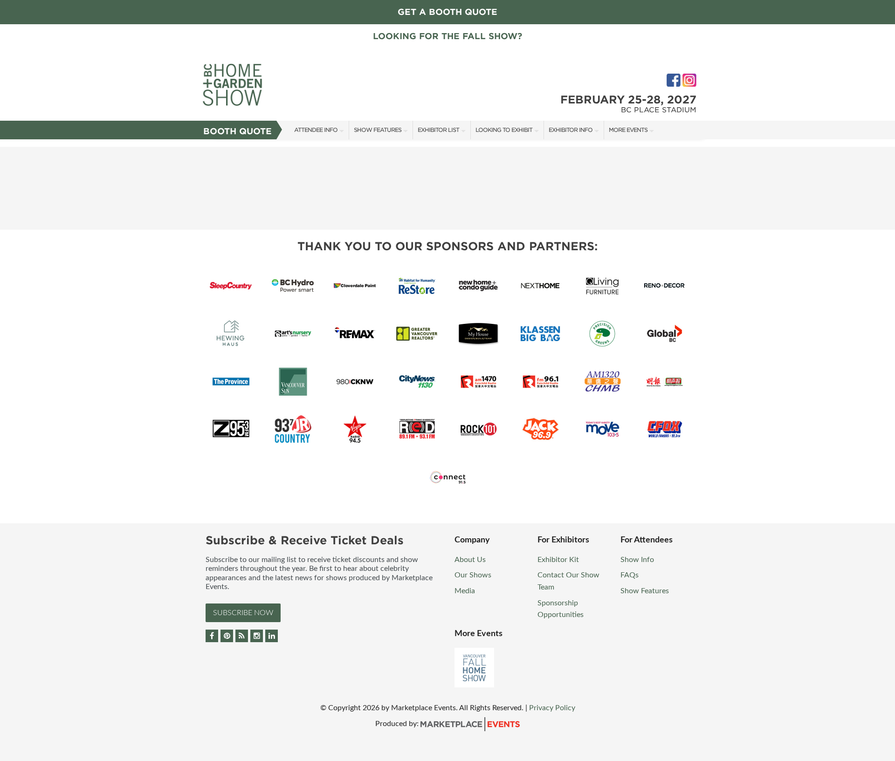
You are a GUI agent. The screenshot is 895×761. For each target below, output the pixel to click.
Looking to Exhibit (503, 129)
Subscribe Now (243, 613)
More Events (628, 129)
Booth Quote (237, 131)
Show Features (377, 129)
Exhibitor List (438, 129)
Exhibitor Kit (558, 559)
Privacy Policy (552, 708)
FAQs (629, 575)
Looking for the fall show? (447, 36)
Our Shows (472, 575)
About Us (470, 559)
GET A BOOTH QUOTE (447, 12)
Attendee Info (315, 129)
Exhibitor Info (570, 129)
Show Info (637, 559)
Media (464, 591)
